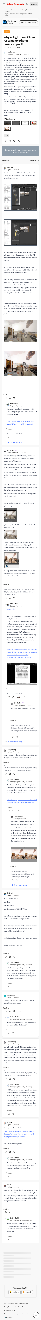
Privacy (29, 1307)
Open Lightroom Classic (28, 22)
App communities (16, 10)
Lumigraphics (11, 995)
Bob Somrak (14, 403)
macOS (6, 136)
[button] (4, 5)
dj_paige (9, 1122)
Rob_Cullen (10, 450)
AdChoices (9, 1317)
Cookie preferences (9, 1310)
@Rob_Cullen (11, 609)
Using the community (10, 1307)
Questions (7, 12)
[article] (20, 283)
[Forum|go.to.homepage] (15, 4)
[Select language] (27, 4)
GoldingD (10, 167)
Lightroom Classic (29, 10)
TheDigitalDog (11, 749)
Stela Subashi (11, 52)
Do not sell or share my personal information (16, 1314)
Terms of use (21, 1307)
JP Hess (9, 1185)
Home (6, 10)
